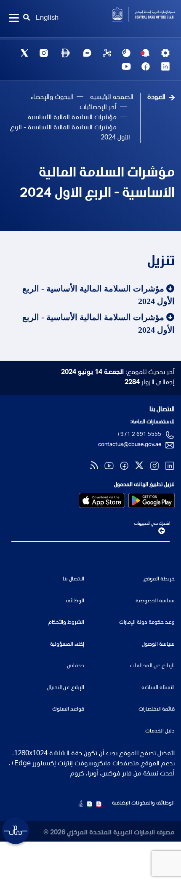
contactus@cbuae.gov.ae (129, 445)
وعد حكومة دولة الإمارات (147, 622)
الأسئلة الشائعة (158, 688)
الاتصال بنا (162, 409)
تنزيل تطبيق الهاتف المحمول (144, 485)
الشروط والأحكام (66, 622)
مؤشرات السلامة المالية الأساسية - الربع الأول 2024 (97, 183)
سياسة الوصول (158, 644)
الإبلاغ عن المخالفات (152, 666)
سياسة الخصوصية (155, 601)
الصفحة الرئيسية (111, 97)
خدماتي (75, 666)
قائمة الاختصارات (156, 709)
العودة (156, 97)
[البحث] (26, 18)
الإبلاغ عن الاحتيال (65, 688)
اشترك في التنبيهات (152, 523)
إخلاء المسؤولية (67, 644)
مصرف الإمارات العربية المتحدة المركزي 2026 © (109, 833)
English (47, 18)
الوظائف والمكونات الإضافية (143, 803)
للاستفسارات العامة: (152, 422)
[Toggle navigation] (13, 18)
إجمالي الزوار (150, 383)
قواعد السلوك (68, 709)
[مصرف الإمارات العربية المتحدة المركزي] (136, 14)
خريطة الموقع (159, 579)
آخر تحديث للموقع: (118, 372)
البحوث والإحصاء (52, 97)
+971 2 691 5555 (139, 435)
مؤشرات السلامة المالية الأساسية (72, 118)
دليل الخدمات (160, 731)
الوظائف (75, 601)
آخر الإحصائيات (98, 107)
